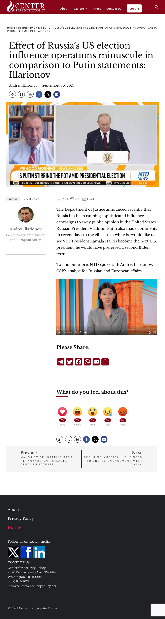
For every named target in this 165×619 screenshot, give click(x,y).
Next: (113, 458)
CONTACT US (19, 562)
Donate (134, 8)
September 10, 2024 (58, 85)
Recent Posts (31, 199)
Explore (79, 8)
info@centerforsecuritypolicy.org (32, 586)
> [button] (156, 6)
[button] (12, 94)
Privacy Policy (21, 518)
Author (12, 199)
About (64, 8)
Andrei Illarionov (23, 85)
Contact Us (113, 8)
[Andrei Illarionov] (26, 214)
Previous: (48, 458)
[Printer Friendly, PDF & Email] (75, 199)
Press (97, 8)
